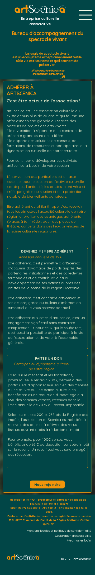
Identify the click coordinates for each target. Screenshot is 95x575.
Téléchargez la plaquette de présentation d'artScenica (47, 72)
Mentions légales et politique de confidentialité (59, 531)
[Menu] (85, 15)
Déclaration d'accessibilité (73, 536)
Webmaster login (79, 540)
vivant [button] (64, 53)
